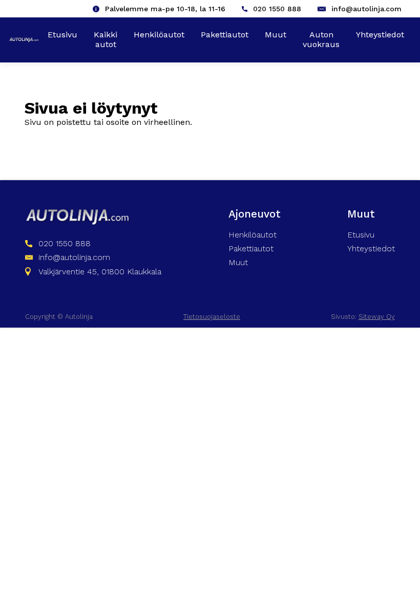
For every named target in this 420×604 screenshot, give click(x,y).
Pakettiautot (224, 34)
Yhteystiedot (380, 34)
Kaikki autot (105, 39)
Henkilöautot (159, 34)
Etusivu (62, 34)
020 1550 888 (277, 8)
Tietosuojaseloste (211, 316)
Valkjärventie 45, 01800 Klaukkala (99, 271)
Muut (275, 34)
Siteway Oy (377, 316)
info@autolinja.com (366, 8)
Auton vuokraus (321, 39)
